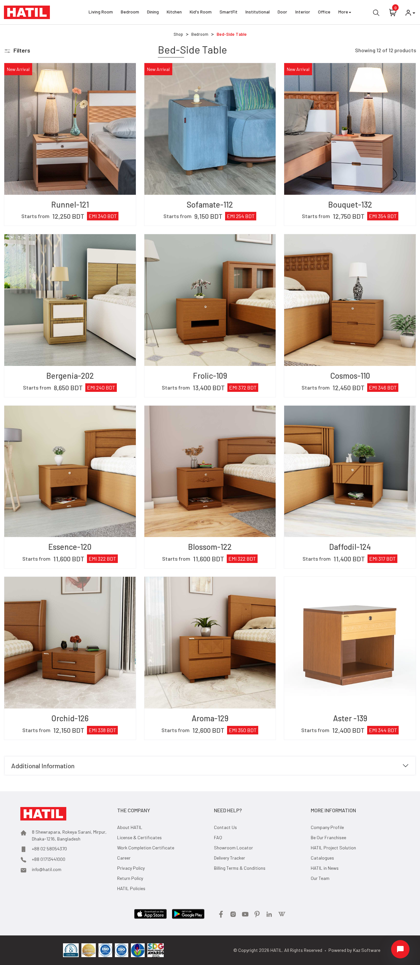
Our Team (320, 878)
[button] (17, 50)
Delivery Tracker (229, 858)
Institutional (257, 11)
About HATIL (129, 827)
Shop (178, 34)
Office (324, 11)
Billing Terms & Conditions (239, 868)
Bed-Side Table (232, 34)
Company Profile (327, 827)
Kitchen (174, 11)
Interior (302, 11)
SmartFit (229, 11)
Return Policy (130, 878)
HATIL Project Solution (333, 847)
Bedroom (130, 11)
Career (124, 858)
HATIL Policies (131, 888)
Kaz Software (366, 950)
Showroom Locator (233, 847)
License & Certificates (139, 837)
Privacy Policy (131, 868)
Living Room (101, 11)
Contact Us (225, 827)
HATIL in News (325, 868)
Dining (153, 11)
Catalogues (322, 858)
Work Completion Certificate (145, 847)
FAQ (218, 837)
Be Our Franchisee (328, 837)
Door (282, 11)
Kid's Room (201, 11)
